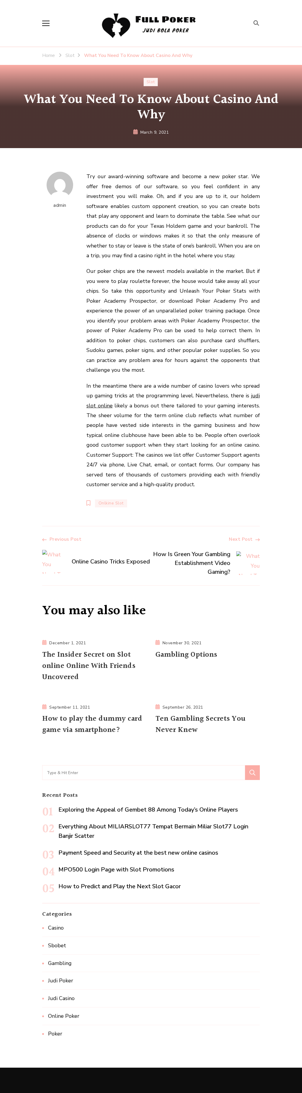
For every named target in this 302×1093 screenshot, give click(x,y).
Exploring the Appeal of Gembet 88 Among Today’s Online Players (148, 810)
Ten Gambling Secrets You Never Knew (200, 724)
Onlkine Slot (111, 503)
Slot (151, 82)
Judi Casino (61, 998)
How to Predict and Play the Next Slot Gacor (119, 886)
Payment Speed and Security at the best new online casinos (138, 853)
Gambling (60, 963)
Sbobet (57, 945)
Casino (56, 927)
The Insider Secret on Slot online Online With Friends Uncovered (88, 666)
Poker (55, 1033)
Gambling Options (186, 655)
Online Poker (63, 1016)
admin (59, 205)
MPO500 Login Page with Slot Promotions (116, 870)
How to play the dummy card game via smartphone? (92, 724)
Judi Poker (60, 980)
